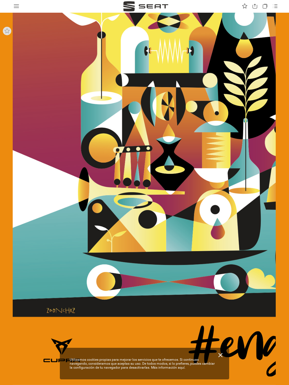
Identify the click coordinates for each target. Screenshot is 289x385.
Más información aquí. (168, 367)
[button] (16, 6)
